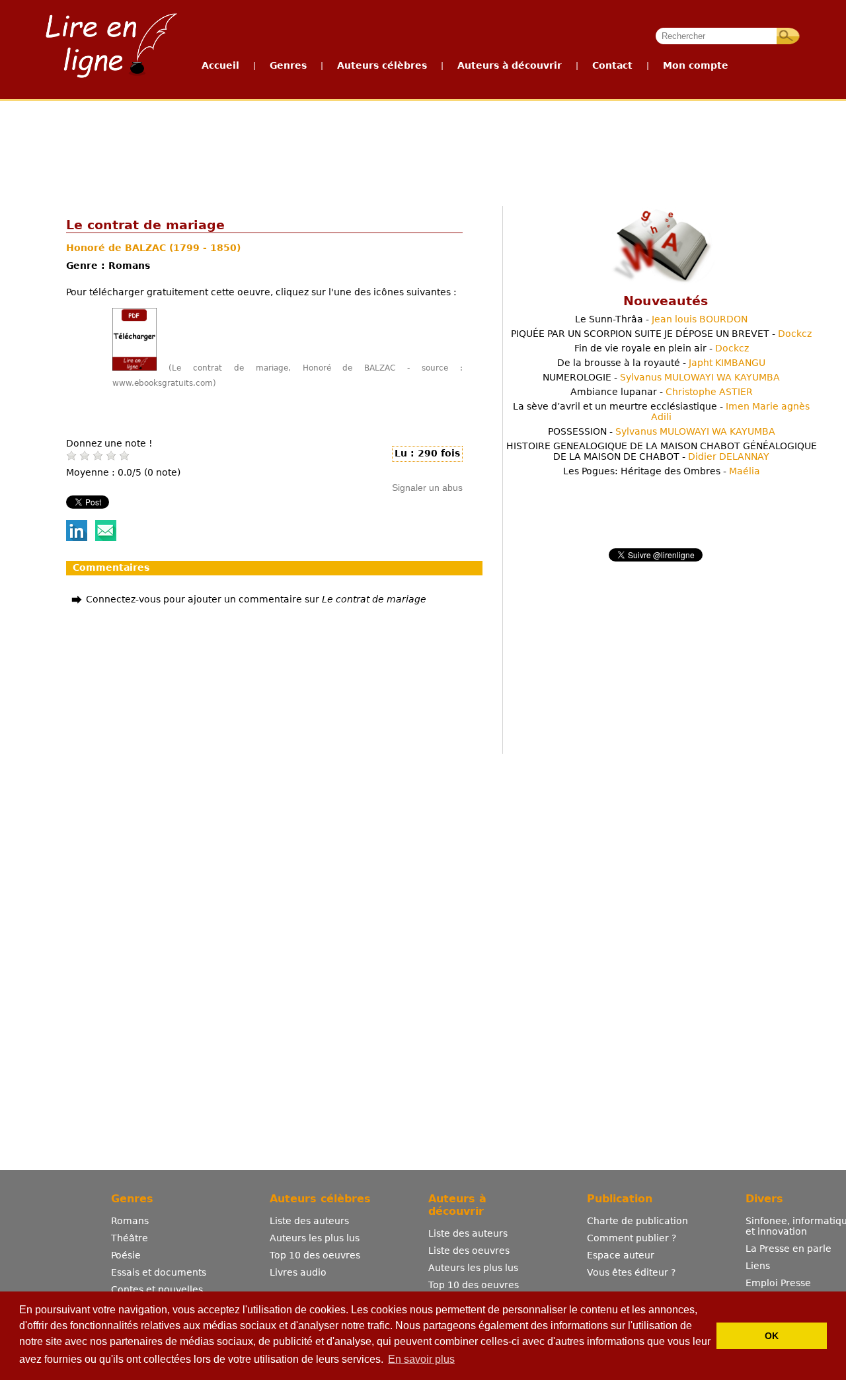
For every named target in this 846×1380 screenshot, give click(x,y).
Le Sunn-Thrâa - (661, 319)
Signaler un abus (427, 487)
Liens (758, 1265)
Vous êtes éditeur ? (631, 1272)
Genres (288, 65)
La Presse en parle (788, 1248)
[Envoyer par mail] (105, 537)
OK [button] (772, 1335)
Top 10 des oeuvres (315, 1255)
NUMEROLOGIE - (661, 377)
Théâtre (129, 1238)
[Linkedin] (76, 537)
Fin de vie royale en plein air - (661, 348)
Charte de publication (637, 1221)
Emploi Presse (778, 1283)
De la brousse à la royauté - (661, 362)
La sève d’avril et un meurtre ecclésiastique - (661, 411)
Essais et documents (158, 1272)
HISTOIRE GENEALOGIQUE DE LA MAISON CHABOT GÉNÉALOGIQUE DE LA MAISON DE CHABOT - (661, 451)
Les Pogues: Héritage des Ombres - (661, 471)
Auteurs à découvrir (509, 65)
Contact (612, 65)
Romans (130, 1221)
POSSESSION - (661, 431)
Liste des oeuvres (469, 1250)
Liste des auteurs (309, 1221)
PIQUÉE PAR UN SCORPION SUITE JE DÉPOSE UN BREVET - (661, 333)
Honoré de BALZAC (117, 247)
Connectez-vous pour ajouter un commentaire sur (256, 599)
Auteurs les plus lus (315, 1238)
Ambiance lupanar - (661, 391)
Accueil (220, 65)
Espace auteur (620, 1255)
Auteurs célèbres (382, 65)
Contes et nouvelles (157, 1289)
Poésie (126, 1255)
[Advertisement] (422, 150)
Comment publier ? (631, 1238)
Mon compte (695, 65)
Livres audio (298, 1272)
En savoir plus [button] (421, 1359)
